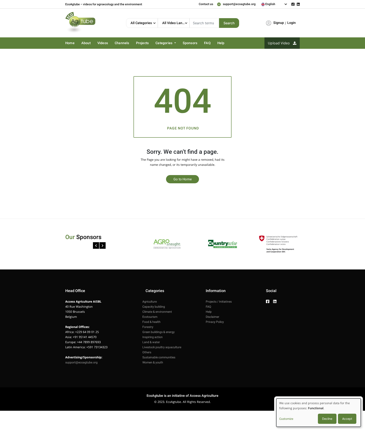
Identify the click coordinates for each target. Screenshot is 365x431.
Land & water (151, 342)
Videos (102, 43)
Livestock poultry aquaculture (161, 347)
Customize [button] (286, 418)
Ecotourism (149, 316)
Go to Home (182, 179)
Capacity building (153, 306)
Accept (347, 418)
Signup (278, 23)
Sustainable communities (158, 357)
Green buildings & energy (158, 332)
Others (146, 352)
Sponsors (190, 43)
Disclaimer (212, 316)
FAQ (207, 43)
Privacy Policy (215, 322)
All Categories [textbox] (141, 23)
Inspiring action (152, 337)
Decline (327, 418)
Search (229, 23)
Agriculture (149, 301)
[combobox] (274, 4)
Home (70, 43)
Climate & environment (157, 311)
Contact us (206, 4)
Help (221, 43)
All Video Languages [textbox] (175, 23)
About (86, 43)
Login (291, 23)
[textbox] (274, 4)
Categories (164, 43)
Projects (142, 43)
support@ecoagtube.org (239, 4)
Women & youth (152, 362)
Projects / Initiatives (219, 301)
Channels (122, 43)
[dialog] (318, 412)
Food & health (151, 322)
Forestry (147, 327)
